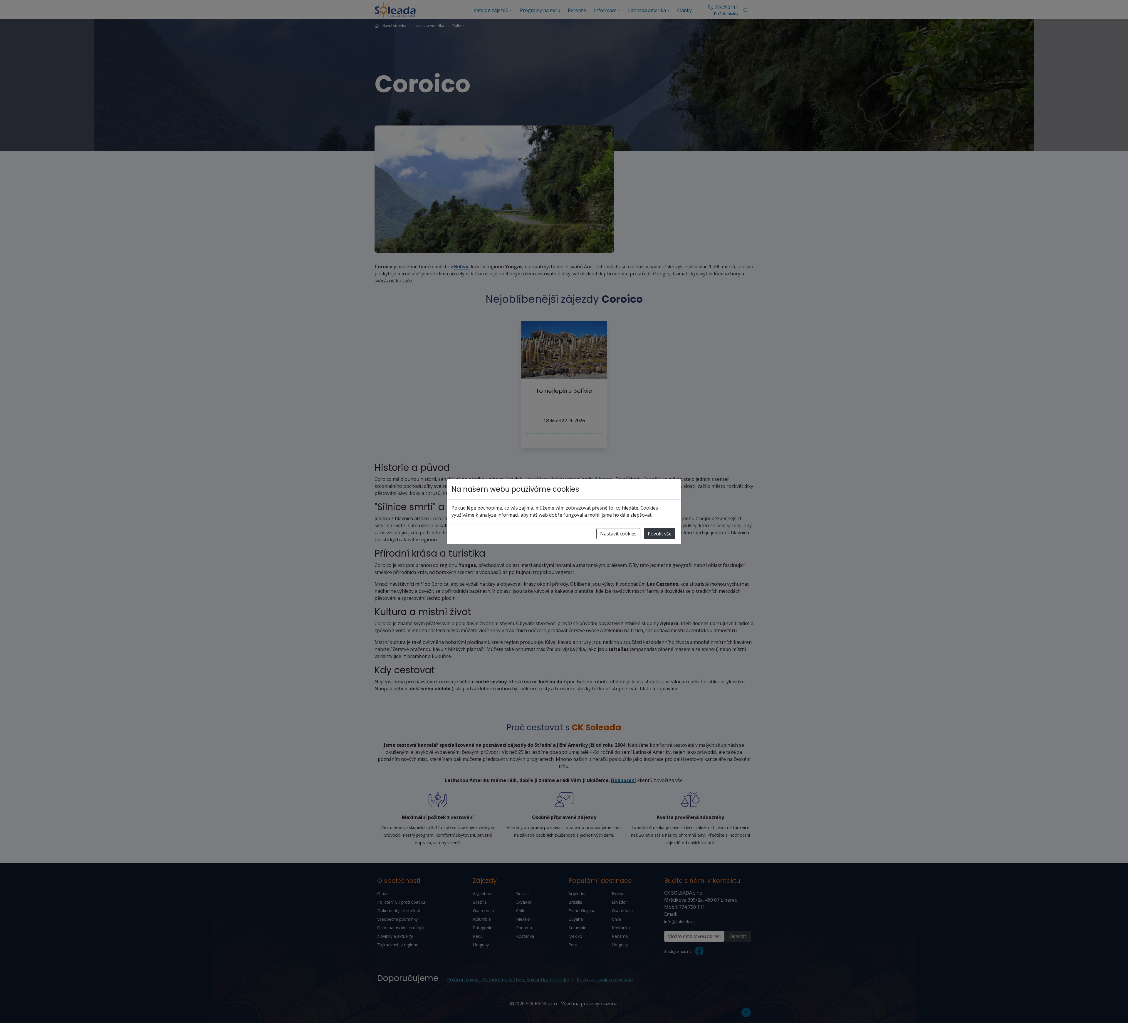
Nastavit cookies (618, 533)
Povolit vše (660, 533)
